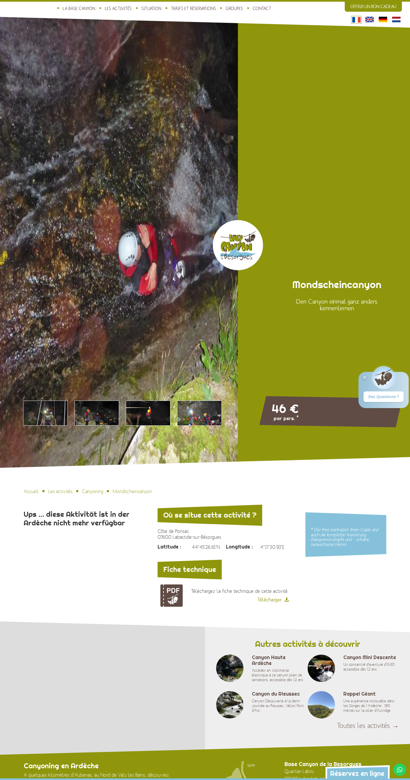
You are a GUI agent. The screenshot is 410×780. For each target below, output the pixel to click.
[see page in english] (369, 19)
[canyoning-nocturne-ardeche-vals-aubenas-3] (148, 413)
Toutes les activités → (368, 725)
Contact (262, 8)
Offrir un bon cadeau (373, 6)
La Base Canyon (79, 8)
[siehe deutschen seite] (383, 19)
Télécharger (269, 600)
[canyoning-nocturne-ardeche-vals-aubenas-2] (96, 413)
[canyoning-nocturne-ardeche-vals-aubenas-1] (45, 413)
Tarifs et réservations (193, 8)
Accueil (31, 491)
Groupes (234, 8)
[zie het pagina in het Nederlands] (396, 19)
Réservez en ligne (357, 773)
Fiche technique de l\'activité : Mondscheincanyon (171, 595)
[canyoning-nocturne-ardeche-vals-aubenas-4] (199, 413)
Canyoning (92, 491)
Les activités (118, 8)
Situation (151, 8)
